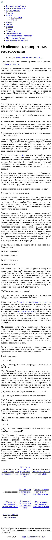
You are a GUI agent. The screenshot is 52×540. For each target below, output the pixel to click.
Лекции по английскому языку (29, 57)
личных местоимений (26, 311)
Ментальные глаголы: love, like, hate (41, 472)
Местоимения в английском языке (25, 491)
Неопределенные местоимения (10, 516)
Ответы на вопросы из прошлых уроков (10, 472)
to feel (22, 155)
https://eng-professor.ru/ (10, 64)
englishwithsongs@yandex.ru (33, 537)
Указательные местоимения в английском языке (41, 504)
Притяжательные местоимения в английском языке (41, 491)
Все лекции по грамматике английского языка (25, 471)
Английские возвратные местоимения (34, 302)
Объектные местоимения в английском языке (10, 504)
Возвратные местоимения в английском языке (25, 504)
